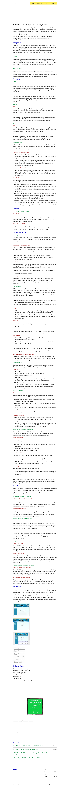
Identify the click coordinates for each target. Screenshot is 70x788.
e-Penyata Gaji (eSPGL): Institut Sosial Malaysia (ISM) (26, 758)
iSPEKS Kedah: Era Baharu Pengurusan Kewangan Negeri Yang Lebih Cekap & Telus (32, 753)
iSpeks (20, 720)
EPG (14, 3)
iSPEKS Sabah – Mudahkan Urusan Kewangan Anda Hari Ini (28, 745)
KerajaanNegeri (25, 720)
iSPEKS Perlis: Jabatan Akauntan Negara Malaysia (25, 749)
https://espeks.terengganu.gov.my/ (23, 375)
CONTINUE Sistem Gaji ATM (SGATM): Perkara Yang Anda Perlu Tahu (15, 731)
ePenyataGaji (16, 720)
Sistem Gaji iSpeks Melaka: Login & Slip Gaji (59, 731)
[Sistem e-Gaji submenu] (43, 3)
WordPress (55, 784)
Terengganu (31, 720)
